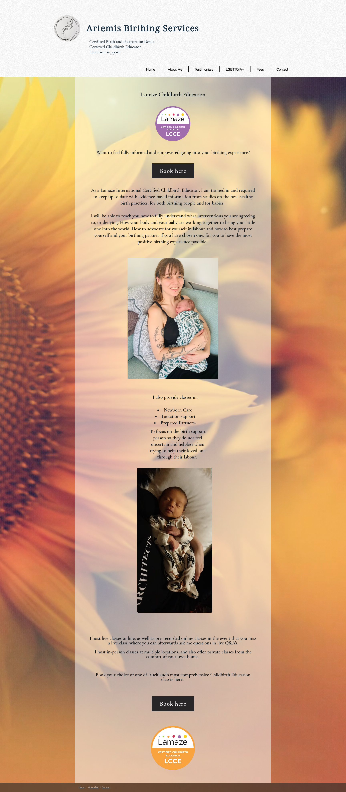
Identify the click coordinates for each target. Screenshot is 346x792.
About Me (93, 787)
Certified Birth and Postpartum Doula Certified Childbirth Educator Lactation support (122, 47)
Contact (106, 787)
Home (82, 787)
